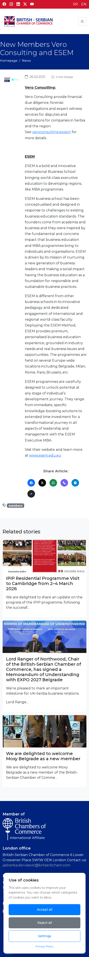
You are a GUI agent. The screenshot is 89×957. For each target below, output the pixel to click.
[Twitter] (25, 4)
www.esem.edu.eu (45, 455)
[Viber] (64, 483)
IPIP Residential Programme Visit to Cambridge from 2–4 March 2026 (42, 583)
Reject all (44, 923)
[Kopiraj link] (31, 494)
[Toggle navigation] (82, 21)
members (15, 505)
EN (83, 4)
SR (75, 4)
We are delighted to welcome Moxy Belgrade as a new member (43, 756)
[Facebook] (4, 4)
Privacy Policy (44, 946)
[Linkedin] (18, 4)
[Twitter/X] (42, 483)
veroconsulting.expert (51, 132)
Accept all (44, 909)
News (26, 61)
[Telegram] (75, 483)
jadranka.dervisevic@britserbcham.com (36, 865)
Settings (44, 936)
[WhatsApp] (53, 483)
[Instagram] (11, 4)
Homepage (8, 61)
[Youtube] (32, 4)
